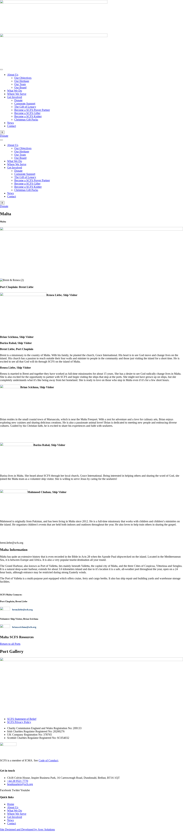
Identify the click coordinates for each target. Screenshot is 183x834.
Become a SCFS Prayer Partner (32, 109)
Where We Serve (16, 93)
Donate (18, 100)
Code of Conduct (48, 760)
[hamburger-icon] (1, 69)
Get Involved (14, 97)
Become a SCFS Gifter (27, 113)
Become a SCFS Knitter (28, 116)
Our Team (20, 84)
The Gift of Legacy (25, 106)
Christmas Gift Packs (26, 119)
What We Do (14, 90)
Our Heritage (21, 81)
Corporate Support (24, 103)
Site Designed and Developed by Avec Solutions (27, 829)
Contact (11, 125)
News (10, 122)
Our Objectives (22, 77)
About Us (12, 74)
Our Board (20, 87)
